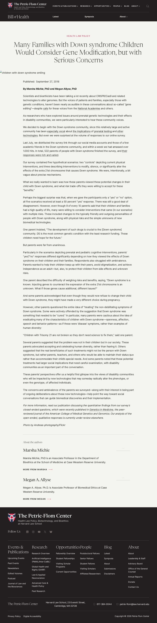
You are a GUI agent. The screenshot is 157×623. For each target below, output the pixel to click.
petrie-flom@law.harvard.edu (134, 604)
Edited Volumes (15, 573)
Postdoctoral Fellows (90, 553)
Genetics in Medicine (101, 409)
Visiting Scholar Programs (63, 565)
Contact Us (133, 587)
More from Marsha (35, 469)
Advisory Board (135, 564)
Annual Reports (135, 577)
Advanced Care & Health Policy (40, 584)
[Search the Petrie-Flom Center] (147, 6)
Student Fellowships (65, 558)
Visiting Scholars (88, 569)
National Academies (89, 108)
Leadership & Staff (136, 558)
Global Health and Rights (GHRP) (40, 568)
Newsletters (13, 568)
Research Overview (41, 553)
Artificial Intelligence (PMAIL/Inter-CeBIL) (41, 560)
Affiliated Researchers (90, 574)
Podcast (11, 578)
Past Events (13, 563)
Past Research (38, 591)
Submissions (110, 569)
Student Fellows (87, 564)
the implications (82, 131)
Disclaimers (109, 574)
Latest (56, 16)
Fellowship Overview (65, 553)
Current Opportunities (66, 572)
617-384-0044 (104, 604)
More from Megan (34, 499)
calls (45, 108)
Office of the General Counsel (138, 570)
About (123, 16)
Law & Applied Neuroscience (38, 576)
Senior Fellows (86, 558)
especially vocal (56, 131)
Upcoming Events (16, 558)
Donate (131, 582)
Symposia (89, 16)
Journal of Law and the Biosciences (17, 585)
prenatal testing (103, 131)
